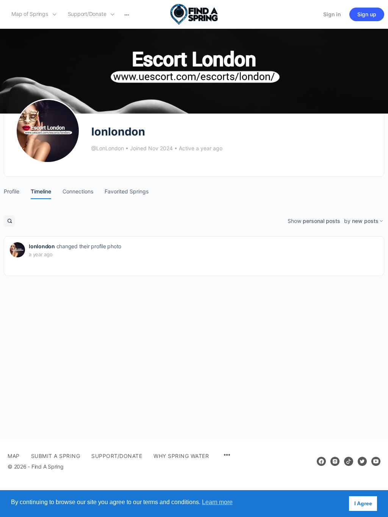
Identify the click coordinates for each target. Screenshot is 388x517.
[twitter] (362, 461)
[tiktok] (348, 461)
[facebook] (321, 461)
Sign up (366, 14)
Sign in (332, 14)
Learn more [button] (217, 502)
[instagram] (335, 461)
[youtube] (375, 461)
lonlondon (42, 246)
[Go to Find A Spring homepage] (194, 13)
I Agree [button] (363, 503)
